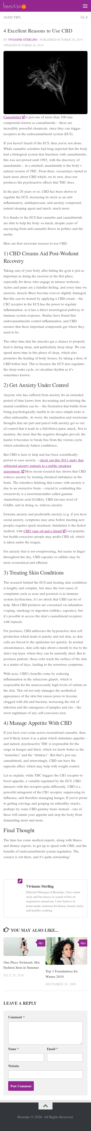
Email (52, 1048)
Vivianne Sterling (23, 39)
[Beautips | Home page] (18, 6)
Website (13, 1065)
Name (13, 1048)
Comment (16, 1017)
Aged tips (12, 17)
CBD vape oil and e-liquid (43, 530)
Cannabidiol (12, 117)
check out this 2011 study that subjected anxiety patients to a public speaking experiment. (44, 465)
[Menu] (85, 6)
